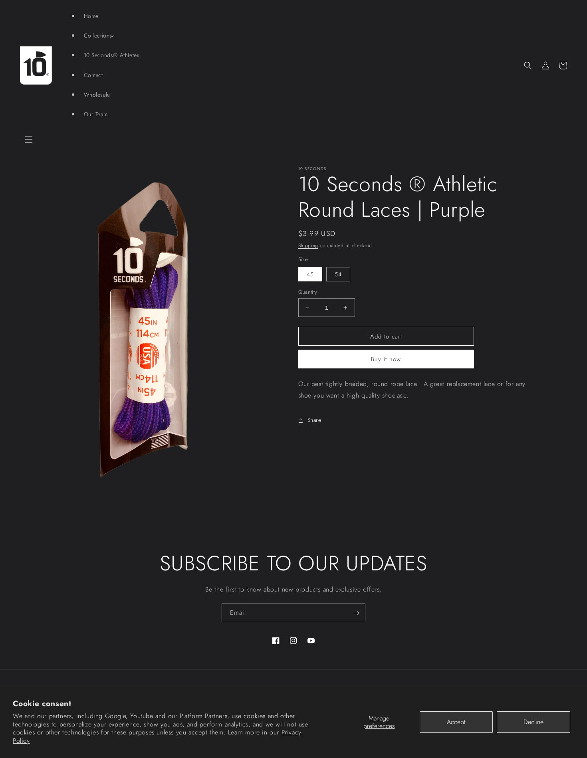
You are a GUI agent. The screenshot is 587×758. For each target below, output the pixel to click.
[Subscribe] (356, 613)
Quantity (307, 292)
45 (310, 274)
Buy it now (386, 359)
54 (338, 274)
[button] (29, 139)
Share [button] (314, 420)
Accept (456, 721)
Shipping (308, 245)
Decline (533, 721)
